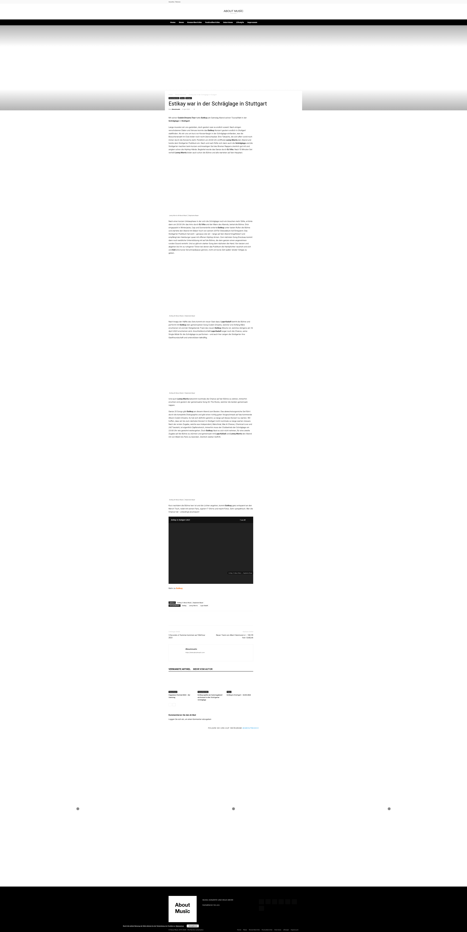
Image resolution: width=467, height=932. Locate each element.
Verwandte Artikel (180, 669)
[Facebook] (272, 2)
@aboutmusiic (250, 728)
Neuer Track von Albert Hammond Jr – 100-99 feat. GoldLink (234, 636)
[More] (199, 620)
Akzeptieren (193, 926)
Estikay (184, 605)
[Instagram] (276, 2)
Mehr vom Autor (202, 669)
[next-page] (173, 704)
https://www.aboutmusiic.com (195, 652)
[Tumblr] (292, 2)
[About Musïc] (233, 11)
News (181, 22)
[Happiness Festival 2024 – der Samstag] (182, 684)
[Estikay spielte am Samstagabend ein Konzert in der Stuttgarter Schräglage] (211, 684)
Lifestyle (240, 22)
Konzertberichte (194, 22)
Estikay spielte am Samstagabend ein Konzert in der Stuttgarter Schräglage (210, 697)
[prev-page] (170, 704)
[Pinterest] (284, 2)
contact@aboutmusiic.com (231, 905)
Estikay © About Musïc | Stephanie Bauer (190, 603)
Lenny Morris (193, 605)
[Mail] (280, 2)
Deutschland (173, 692)
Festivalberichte (212, 22)
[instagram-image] (78, 809)
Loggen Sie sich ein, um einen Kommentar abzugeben (190, 719)
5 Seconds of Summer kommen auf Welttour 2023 (187, 636)
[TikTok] (288, 2)
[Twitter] (296, 2)
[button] (295, 22)
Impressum (252, 22)
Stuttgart (188, 98)
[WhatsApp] (187, 620)
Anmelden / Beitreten (174, 2)
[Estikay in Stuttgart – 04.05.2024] (240, 684)
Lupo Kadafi (204, 605)
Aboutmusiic (176, 109)
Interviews (228, 22)
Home (172, 22)
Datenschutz (180, 926)
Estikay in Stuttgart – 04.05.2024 (239, 695)
